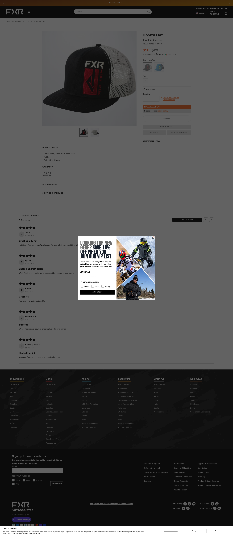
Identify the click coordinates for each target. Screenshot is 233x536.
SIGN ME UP (97, 292)
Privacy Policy (35, 533)
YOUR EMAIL (85, 272)
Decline (217, 531)
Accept (194, 531)
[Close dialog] (153, 238)
